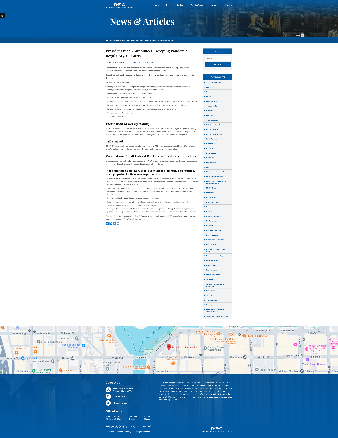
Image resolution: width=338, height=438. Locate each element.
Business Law (148, 62)
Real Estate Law (211, 270)
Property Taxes (211, 265)
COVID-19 (209, 115)
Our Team (180, 5)
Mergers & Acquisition (213, 230)
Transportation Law (212, 300)
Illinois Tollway (211, 188)
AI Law (208, 87)
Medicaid (209, 225)
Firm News (209, 148)
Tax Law (209, 295)
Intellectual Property (213, 202)
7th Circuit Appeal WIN (213, 82)
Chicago (209, 96)
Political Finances (212, 260)
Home (156, 5)
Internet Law (210, 207)
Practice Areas (197, 5)
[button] (2, 15)
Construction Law (212, 106)
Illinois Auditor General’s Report (216, 172)
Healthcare (210, 158)
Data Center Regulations (214, 125)
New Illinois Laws (212, 235)
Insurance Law (211, 197)
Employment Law (212, 129)
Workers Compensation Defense (217, 316)
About (167, 5)
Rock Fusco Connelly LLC (118, 62)
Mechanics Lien (211, 221)
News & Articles (117, 40)
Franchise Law (211, 153)
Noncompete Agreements (215, 240)
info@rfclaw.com (120, 403)
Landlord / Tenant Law (213, 216)
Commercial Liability (213, 101)
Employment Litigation (214, 134)
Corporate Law (211, 111)
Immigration (210, 193)
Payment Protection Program (216, 256)
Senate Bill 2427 (211, 279)
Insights (214, 5)
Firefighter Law (211, 144)
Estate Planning (211, 139)
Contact (228, 5)
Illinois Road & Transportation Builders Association (216, 182)
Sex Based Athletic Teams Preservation (215, 285)
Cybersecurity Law (212, 120)
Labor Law (209, 211)
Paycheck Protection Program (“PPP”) (216, 250)
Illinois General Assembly (214, 176)
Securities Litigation (213, 275)
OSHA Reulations (212, 244)
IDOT (208, 167)
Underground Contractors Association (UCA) (215, 310)
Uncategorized (211, 305)
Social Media (210, 291)
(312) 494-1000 (119, 396)
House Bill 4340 (211, 162)
